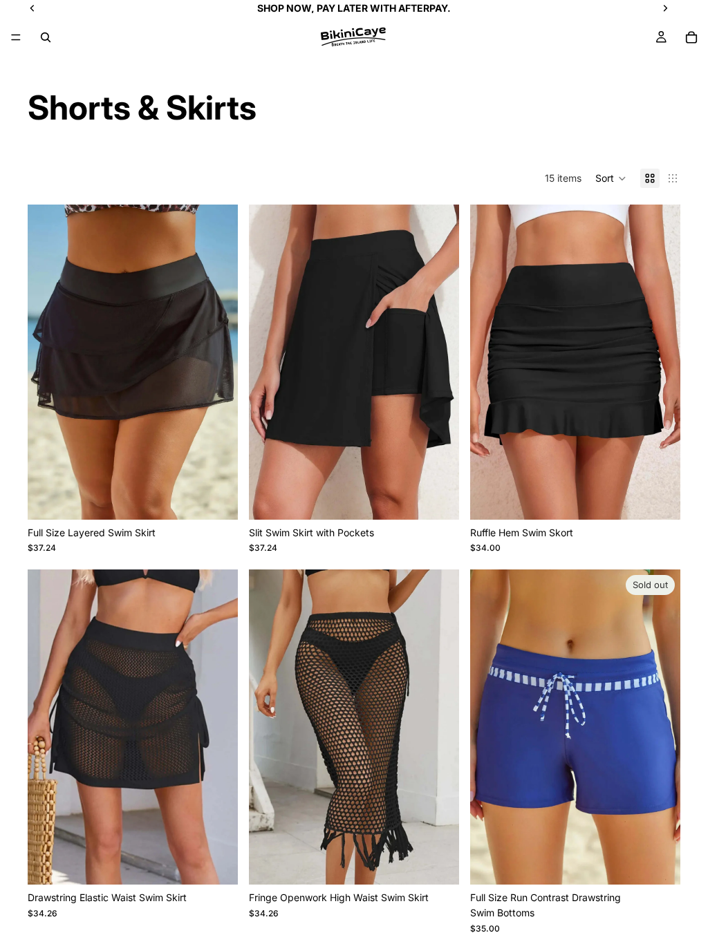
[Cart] (691, 37)
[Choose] (216, 498)
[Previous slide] (48, 362)
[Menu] (16, 37)
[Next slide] (217, 362)
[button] (610, 178)
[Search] (45, 37)
